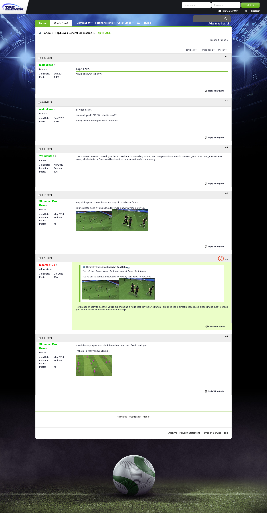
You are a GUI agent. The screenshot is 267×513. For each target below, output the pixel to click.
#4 (226, 193)
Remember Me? (230, 11)
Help (245, 11)
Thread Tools (206, 50)
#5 (226, 259)
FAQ (138, 22)
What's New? (61, 23)
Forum (42, 23)
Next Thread (142, 416)
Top (226, 432)
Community (83, 22)
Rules (147, 22)
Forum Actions (104, 22)
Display (221, 50)
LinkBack (190, 50)
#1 (226, 56)
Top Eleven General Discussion (73, 33)
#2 (226, 100)
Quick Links (124, 22)
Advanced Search (219, 23)
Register (255, 11)
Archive (172, 432)
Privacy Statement (189, 432)
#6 (226, 336)
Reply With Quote (215, 91)
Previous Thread (126, 416)
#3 (226, 147)
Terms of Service (211, 432)
